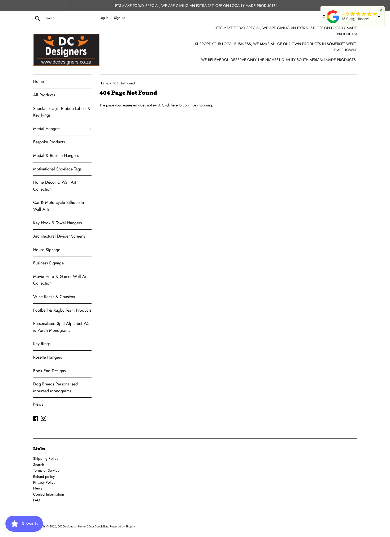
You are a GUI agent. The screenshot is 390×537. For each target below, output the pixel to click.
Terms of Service (46, 470)
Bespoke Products (49, 142)
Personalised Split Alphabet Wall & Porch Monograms (62, 326)
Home (38, 81)
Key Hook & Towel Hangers (57, 223)
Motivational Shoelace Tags (57, 169)
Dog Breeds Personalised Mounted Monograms (55, 387)
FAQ (36, 500)
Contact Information (48, 494)
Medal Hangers (62, 129)
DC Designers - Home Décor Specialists (83, 526)
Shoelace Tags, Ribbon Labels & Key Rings (61, 111)
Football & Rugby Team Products (62, 310)
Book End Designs (49, 371)
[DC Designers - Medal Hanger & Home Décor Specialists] (333, 23)
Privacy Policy (44, 482)
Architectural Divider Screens (59, 236)
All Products (44, 95)
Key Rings (41, 344)
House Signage (46, 250)
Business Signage (48, 263)
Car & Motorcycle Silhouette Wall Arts (58, 205)
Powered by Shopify (122, 526)
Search (38, 464)
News (38, 404)
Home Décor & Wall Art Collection (54, 185)
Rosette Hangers (47, 357)
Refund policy (44, 476)
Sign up (119, 17)
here (174, 105)
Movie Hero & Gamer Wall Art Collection (60, 279)
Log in (104, 17)
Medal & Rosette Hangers (56, 155)
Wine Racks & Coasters (54, 297)
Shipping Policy (45, 458)
